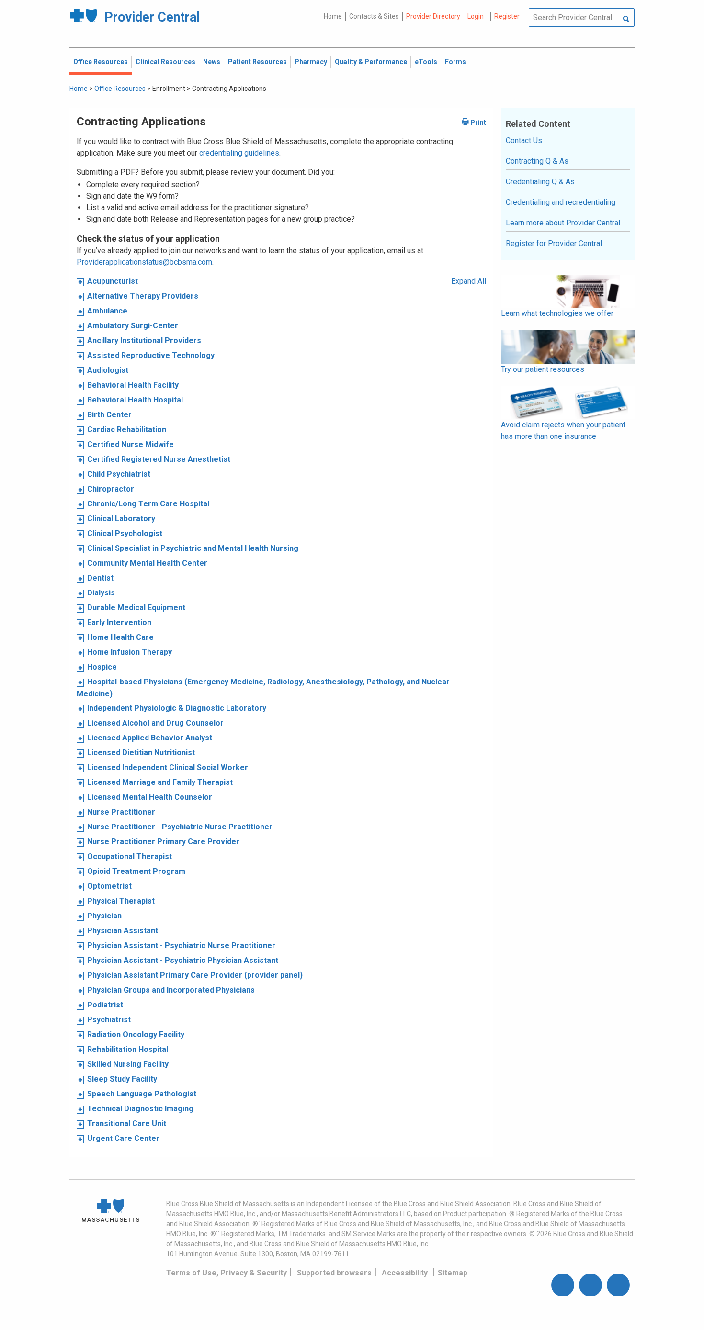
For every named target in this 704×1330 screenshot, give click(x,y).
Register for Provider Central (554, 243)
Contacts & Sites (374, 16)
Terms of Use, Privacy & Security (226, 1272)
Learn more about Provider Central (563, 222)
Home (333, 16)
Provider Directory (433, 16)
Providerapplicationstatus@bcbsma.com (144, 262)
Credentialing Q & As (540, 181)
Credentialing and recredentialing (560, 202)
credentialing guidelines (239, 152)
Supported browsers (334, 1272)
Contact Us (524, 140)
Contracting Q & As (537, 161)
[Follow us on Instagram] (590, 1285)
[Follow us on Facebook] (562, 1285)
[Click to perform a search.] (626, 19)
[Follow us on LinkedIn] (618, 1285)
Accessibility (405, 1272)
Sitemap (452, 1272)
